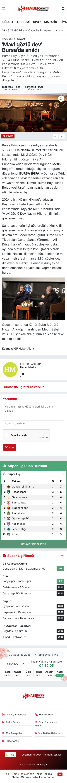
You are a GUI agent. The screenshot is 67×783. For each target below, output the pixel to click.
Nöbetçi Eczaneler (16, 714)
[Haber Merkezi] (10, 369)
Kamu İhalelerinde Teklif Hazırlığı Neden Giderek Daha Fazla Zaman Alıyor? (33, 777)
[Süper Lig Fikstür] (62, 555)
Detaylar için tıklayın (33, 543)
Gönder (9, 447)
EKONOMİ (23, 22)
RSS (11, 754)
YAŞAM (21, 38)
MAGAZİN (50, 22)
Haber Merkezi (29, 367)
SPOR (37, 22)
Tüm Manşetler (14, 733)
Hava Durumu (46, 714)
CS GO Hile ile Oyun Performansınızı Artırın (33, 30)
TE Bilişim (42, 764)
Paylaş (9, 136)
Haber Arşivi (12, 741)
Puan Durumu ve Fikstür (46, 724)
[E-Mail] (22, 374)
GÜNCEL (7, 22)
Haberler (7, 38)
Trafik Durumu (13, 722)
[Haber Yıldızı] (33, 8)
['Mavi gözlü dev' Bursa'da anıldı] (33, 112)
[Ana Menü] (3, 8)
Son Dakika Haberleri (49, 733)
